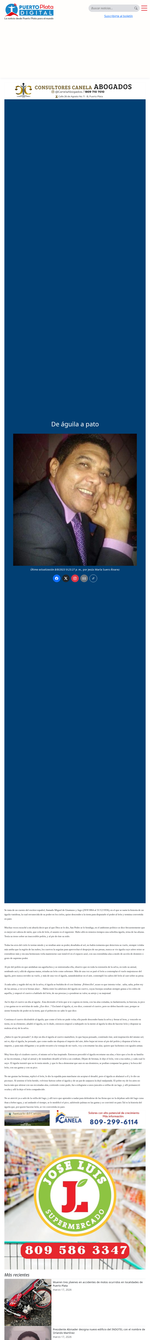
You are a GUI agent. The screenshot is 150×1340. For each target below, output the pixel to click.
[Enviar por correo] (84, 578)
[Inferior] (75, 1118)
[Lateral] (75, 1199)
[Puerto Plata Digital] (28, 11)
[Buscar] (136, 8)
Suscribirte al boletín (118, 16)
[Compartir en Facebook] (57, 578)
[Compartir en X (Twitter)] (66, 578)
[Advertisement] (75, 50)
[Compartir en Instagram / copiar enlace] (75, 578)
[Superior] (75, 90)
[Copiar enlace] (93, 578)
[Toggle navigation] (144, 8)
